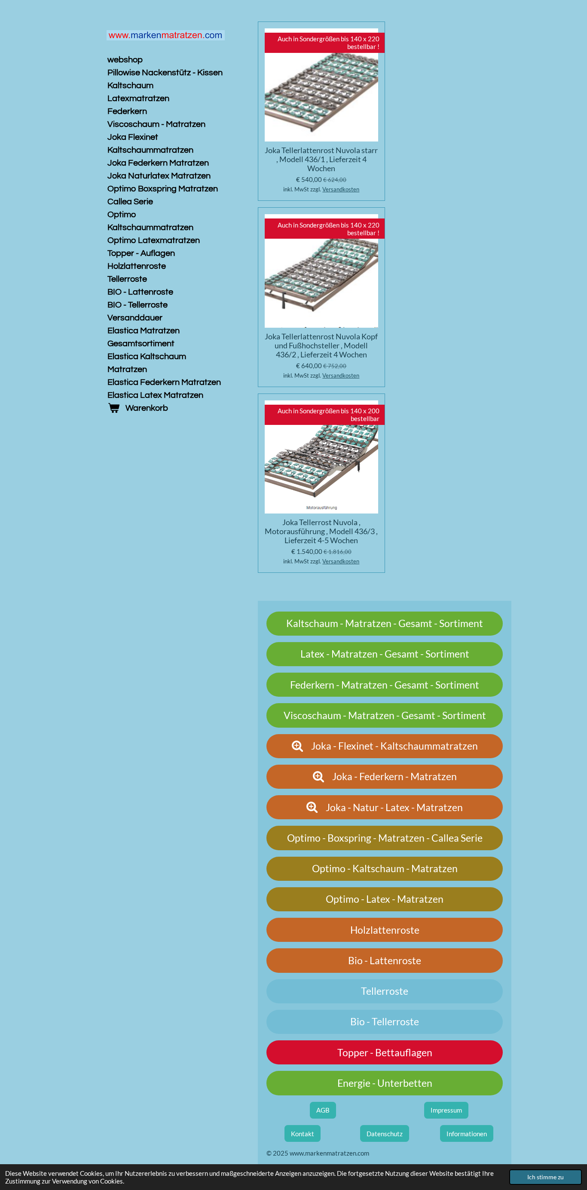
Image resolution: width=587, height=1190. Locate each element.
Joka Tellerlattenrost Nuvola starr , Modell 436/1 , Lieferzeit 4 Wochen (321, 159)
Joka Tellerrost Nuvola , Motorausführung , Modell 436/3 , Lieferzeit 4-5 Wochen (321, 531)
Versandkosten (340, 189)
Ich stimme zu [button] (545, 1177)
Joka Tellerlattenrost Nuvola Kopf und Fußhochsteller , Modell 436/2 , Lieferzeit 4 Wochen (321, 345)
